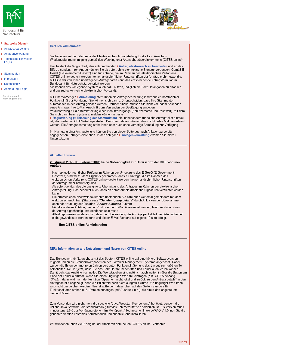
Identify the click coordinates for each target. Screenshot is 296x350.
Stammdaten (12, 73)
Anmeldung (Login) (16, 89)
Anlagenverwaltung (16, 53)
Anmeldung (87, 97)
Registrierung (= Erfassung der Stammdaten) (85, 118)
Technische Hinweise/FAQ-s (18, 60)
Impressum (11, 78)
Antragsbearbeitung (16, 48)
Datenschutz (12, 84)
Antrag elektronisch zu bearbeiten (143, 66)
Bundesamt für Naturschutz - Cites (22, 348)
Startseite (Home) (16, 43)
